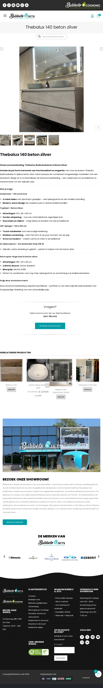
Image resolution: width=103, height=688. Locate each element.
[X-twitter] (9, 5)
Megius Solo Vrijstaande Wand (61, 391)
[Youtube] (18, 5)
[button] (4, 556)
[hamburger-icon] (5, 16)
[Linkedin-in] (27, 5)
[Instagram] (22, 5)
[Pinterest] (13, 5)
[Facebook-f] (4, 5)
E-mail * (58, 644)
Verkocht (11, 389)
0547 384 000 (50, 316)
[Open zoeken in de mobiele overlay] (51, 36)
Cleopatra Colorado (87, 385)
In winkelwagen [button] (47, 385)
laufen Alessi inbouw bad (38, 386)
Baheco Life (11, 385)
